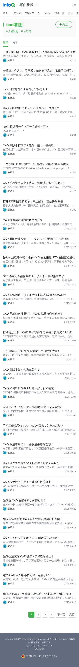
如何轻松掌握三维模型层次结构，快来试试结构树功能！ (37, 593)
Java (70, 13)
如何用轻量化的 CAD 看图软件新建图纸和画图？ (33, 519)
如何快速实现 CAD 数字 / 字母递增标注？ (28, 556)
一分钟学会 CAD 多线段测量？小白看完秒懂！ (31, 350)
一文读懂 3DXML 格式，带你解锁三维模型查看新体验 (36, 164)
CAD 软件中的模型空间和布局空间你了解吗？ (31, 463)
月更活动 (16, 13)
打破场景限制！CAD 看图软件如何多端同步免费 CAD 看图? (37, 332)
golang (47, 13)
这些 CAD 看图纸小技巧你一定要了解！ (27, 575)
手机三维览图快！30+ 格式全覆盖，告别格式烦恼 (33, 425)
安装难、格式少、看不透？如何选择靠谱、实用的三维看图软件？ (39, 71)
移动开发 (59, 13)
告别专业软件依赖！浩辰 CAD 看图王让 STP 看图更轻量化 (39, 257)
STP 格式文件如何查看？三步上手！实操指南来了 (33, 276)
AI (39, 13)
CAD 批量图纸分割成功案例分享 (23, 220)
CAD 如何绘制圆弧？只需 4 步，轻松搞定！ (30, 388)
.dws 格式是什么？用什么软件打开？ (25, 89)
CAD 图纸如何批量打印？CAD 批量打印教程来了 (33, 313)
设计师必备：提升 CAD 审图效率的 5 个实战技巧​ (33, 407)
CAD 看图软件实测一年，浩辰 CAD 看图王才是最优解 (36, 238)
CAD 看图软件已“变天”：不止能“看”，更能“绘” (31, 108)
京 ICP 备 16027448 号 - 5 (40, 645)
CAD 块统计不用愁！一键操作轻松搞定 (27, 481)
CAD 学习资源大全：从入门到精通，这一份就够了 (34, 182)
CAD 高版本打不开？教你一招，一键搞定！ (29, 145)
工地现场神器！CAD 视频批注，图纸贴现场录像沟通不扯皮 (39, 51)
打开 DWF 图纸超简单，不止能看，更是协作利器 (33, 201)
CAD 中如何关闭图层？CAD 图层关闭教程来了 (31, 537)
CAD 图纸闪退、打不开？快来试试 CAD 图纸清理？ (35, 294)
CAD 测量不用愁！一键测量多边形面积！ (28, 444)
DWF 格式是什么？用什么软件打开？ (26, 126)
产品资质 (39, 649)
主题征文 (29, 13)
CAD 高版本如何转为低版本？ (21, 369)
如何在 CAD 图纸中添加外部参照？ (24, 500)
